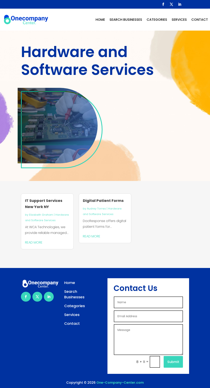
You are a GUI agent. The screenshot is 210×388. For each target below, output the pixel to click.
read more (33, 242)
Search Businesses (126, 19)
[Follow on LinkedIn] (179, 4)
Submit (173, 361)
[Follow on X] (171, 4)
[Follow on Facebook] (163, 4)
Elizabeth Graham (41, 215)
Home (100, 19)
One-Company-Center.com (120, 382)
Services (179, 19)
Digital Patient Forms (103, 200)
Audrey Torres (96, 209)
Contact (199, 19)
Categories (157, 19)
